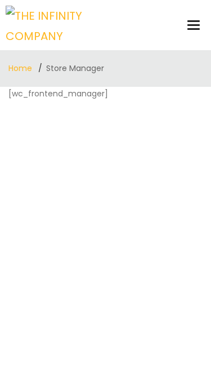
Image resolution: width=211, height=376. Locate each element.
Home (21, 68)
